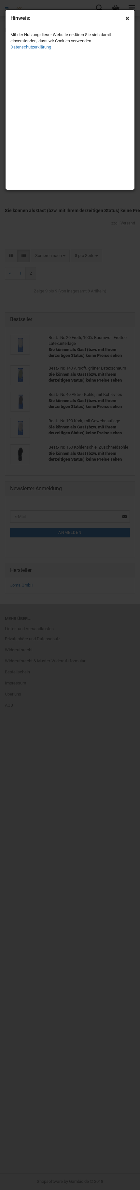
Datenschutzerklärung (30, 47)
